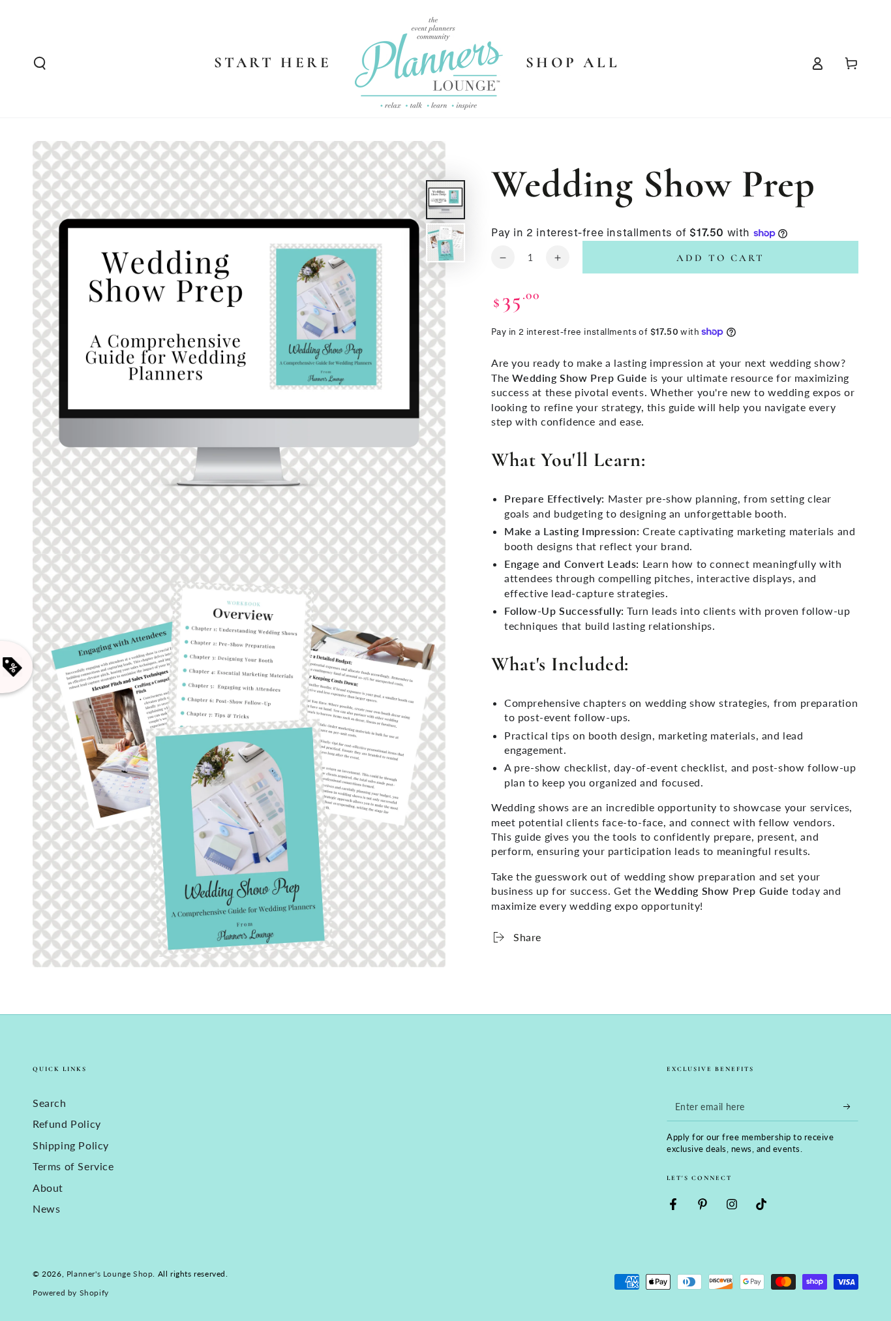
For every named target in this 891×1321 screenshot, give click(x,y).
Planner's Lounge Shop (110, 1274)
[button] (40, 63)
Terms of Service (73, 1166)
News (46, 1208)
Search (50, 1102)
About (48, 1187)
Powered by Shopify (71, 1293)
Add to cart (720, 258)
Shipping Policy (71, 1145)
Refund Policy (67, 1123)
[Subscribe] (850, 1106)
